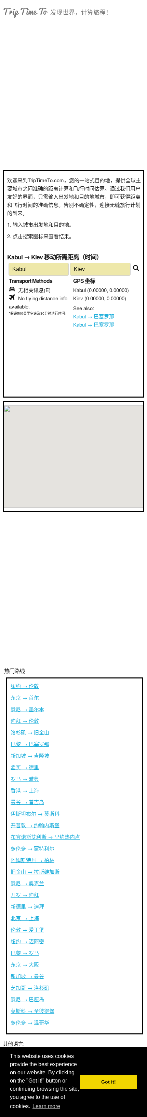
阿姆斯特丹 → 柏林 (32, 859)
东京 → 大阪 (25, 964)
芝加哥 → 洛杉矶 (30, 987)
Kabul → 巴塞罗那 (93, 316)
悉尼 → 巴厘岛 (27, 999)
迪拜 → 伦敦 (25, 720)
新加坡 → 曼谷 (27, 975)
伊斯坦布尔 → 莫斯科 (35, 813)
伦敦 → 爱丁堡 (27, 929)
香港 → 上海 (25, 790)
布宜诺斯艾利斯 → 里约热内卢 (45, 836)
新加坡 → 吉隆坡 (30, 755)
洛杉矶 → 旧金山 (30, 732)
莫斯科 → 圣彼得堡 (32, 1010)
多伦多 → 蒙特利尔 (32, 848)
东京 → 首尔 (25, 697)
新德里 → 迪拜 (27, 906)
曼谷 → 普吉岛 (27, 801)
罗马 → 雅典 (25, 778)
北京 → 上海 (25, 917)
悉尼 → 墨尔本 (27, 709)
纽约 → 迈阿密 (27, 941)
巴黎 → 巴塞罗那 (30, 743)
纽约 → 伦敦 (25, 685)
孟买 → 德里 (25, 767)
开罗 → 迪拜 (25, 894)
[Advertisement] (73, 93)
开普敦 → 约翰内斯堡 (35, 825)
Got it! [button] (108, 1082)
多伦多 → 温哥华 (30, 1022)
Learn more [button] (46, 1106)
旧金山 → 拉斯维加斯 (35, 871)
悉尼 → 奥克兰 (27, 883)
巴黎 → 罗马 (25, 952)
